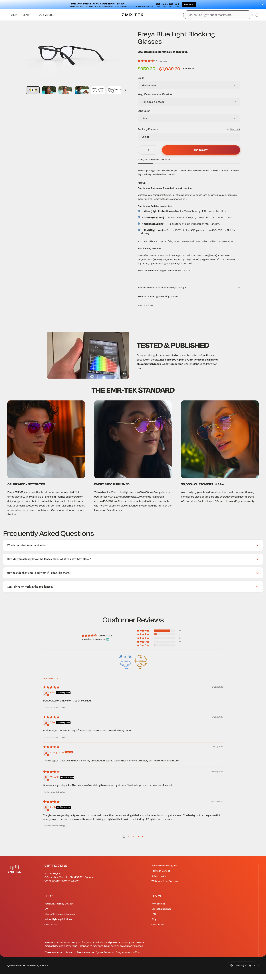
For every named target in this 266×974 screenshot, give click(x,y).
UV (46, 908)
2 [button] (128, 836)
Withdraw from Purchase (165, 881)
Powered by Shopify (37, 965)
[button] (146, 61)
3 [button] (133, 836)
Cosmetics (50, 924)
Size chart (235, 129)
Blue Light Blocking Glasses (59, 913)
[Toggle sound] (124, 374)
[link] (46, 439)
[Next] (120, 61)
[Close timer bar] (262, 4)
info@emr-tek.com (69, 880)
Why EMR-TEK (159, 903)
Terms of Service (160, 870)
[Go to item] (33, 90)
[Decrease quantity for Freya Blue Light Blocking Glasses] (141, 150)
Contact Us (157, 924)
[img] (51, 687)
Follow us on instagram (164, 865)
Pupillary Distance (148, 129)
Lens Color (144, 111)
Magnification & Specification (155, 94)
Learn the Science (161, 908)
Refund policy (158, 876)
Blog (153, 919)
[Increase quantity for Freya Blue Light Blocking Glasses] (155, 150)
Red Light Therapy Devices (59, 903)
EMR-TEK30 (188, 4)
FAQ (153, 913)
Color (141, 78)
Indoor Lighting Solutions (58, 919)
